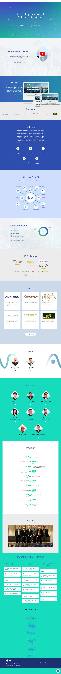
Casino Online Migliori (31, 617)
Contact (46, 664)
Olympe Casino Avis (31, 651)
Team (40, 662)
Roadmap (40, 664)
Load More (30, 334)
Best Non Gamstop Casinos (31, 627)
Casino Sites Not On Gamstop (31, 623)
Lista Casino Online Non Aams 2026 (31, 646)
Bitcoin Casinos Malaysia (31, 649)
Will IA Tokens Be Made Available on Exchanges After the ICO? (48, 587)
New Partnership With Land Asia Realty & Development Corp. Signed (11, 304)
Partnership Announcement (47, 321)
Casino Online (31, 650)
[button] (10, 534)
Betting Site (31, 634)
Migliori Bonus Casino (31, 619)
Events (46, 661)
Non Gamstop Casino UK (31, 626)
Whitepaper (41, 661)
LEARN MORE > (18, 62)
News (40, 665)
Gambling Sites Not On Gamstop (31, 630)
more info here (29, 141)
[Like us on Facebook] (27, 34)
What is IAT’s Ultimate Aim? (12, 584)
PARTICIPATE (24, 25)
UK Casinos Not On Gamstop (31, 631)
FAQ (46, 662)
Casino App (31, 641)
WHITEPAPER (37, 25)
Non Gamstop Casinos (31, 620)
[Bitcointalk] (38, 34)
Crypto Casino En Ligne (31, 655)
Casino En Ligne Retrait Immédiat (31, 654)
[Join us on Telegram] (23, 34)
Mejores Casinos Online (31, 656)
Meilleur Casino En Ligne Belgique (31, 639)
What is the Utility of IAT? (12, 593)
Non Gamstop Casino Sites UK (31, 632)
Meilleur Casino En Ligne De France (31, 643)
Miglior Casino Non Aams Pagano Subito (31, 618)
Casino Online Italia (31, 638)
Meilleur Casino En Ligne (31, 648)
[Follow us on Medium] (34, 34)
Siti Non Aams (31, 642)
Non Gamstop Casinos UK (31, 625)
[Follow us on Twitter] (30, 34)
